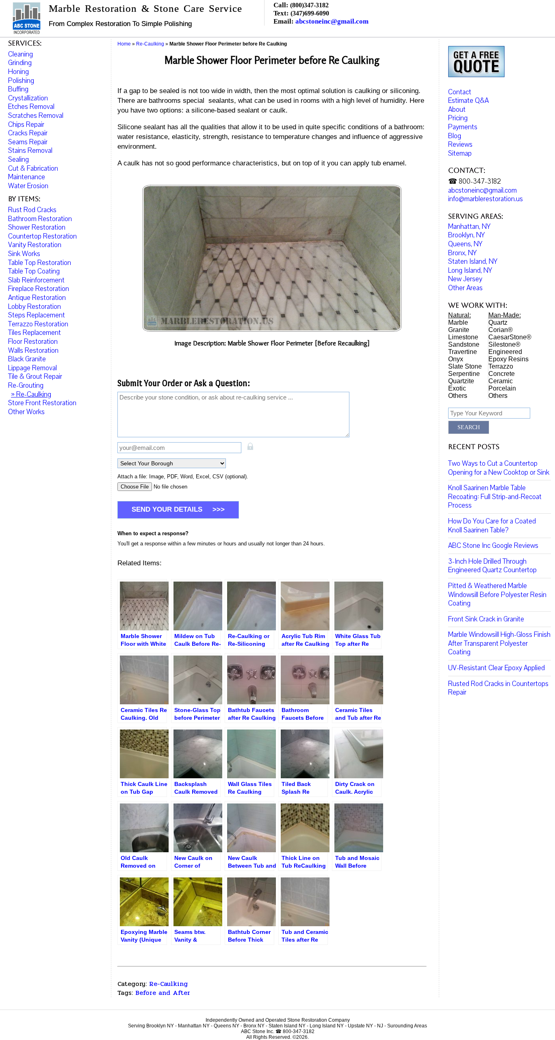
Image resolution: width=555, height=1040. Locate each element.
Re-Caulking (168, 984)
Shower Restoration (36, 227)
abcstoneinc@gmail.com (332, 21)
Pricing (458, 118)
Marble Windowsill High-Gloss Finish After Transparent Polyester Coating (499, 643)
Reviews (460, 144)
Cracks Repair (28, 133)
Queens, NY (465, 244)
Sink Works (24, 253)
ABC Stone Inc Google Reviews (493, 545)
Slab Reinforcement (36, 280)
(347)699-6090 (310, 13)
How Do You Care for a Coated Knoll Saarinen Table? (492, 526)
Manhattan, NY (469, 226)
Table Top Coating (34, 271)
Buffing (18, 89)
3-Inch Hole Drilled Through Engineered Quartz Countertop (492, 566)
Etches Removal (31, 106)
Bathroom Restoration (40, 219)
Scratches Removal (35, 115)
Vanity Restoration (34, 245)
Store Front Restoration (42, 403)
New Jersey (465, 279)
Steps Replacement (36, 315)
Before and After (162, 993)
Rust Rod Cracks (32, 210)
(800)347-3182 (309, 5)
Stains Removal (30, 150)
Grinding (20, 62)
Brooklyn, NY (466, 235)
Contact (459, 92)
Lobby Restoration (34, 306)
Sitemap (460, 153)
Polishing (21, 80)
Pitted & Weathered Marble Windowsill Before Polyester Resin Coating (497, 594)
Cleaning (20, 54)
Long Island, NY (470, 270)
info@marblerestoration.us (485, 199)
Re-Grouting (25, 385)
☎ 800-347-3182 (474, 181)
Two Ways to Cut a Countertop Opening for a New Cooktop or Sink (498, 468)
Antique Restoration (37, 297)
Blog (454, 136)
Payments (462, 127)
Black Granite (27, 359)
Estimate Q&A (468, 100)
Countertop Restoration (42, 236)
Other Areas (465, 288)
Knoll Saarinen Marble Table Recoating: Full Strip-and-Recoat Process (495, 496)
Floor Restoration (33, 341)
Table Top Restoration (39, 262)
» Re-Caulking (31, 394)
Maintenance (26, 177)
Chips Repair (26, 124)
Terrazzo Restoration (38, 324)
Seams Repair (28, 142)
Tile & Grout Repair (35, 376)
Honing (18, 71)
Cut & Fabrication (33, 168)
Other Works (26, 412)
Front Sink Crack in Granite (486, 619)
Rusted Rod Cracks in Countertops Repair (498, 688)
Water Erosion (28, 186)
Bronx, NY (462, 253)
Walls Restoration (33, 350)
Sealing (18, 159)
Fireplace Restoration (38, 288)
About (457, 109)
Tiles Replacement (34, 332)
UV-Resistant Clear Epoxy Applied (496, 668)
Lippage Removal (32, 368)
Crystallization (28, 98)
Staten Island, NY (472, 261)
